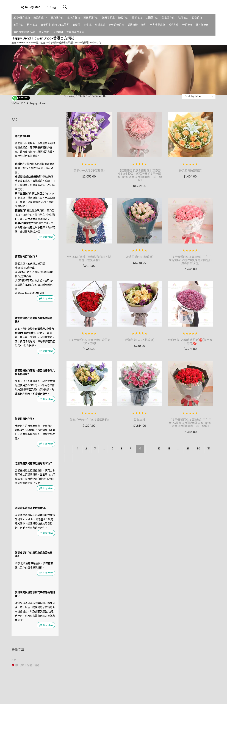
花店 (14, 659)
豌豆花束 (123, 17)
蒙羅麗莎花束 (91, 17)
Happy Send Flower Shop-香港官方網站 (43, 38)
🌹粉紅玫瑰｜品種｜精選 (25, 665)
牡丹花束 (183, 17)
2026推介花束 (21, 17)
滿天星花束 (108, 17)
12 (159, 448)
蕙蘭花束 (18, 24)
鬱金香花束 (168, 17)
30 (198, 448)
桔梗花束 (32, 24)
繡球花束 (137, 17)
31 (208, 448)
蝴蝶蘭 (76, 24)
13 (169, 448)
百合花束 (197, 17)
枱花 (143, 24)
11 (149, 448)
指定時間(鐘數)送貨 (24, 31)
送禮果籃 (133, 24)
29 (188, 448)
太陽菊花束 (152, 17)
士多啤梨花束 (157, 24)
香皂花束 (173, 24)
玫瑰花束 (39, 17)
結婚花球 (100, 24)
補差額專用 (202, 24)
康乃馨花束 (57, 17)
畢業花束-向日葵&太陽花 (55, 24)
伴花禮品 (187, 24)
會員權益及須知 (75, 31)
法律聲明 (58, 31)
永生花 (88, 24)
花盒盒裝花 (73, 17)
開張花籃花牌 (116, 24)
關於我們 (44, 31)
